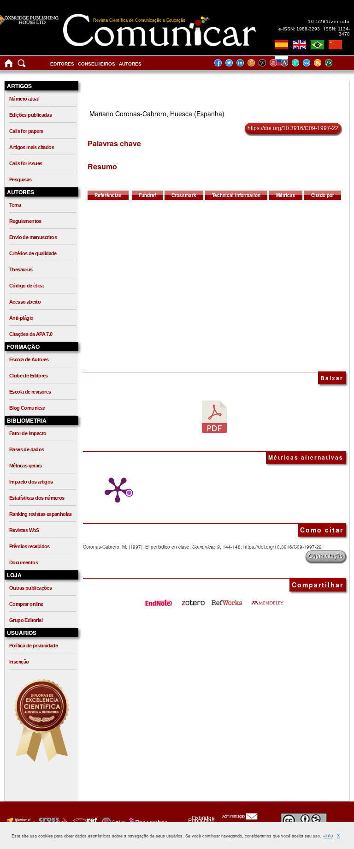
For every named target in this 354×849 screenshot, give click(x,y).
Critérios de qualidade (33, 253)
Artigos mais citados (31, 147)
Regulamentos (25, 221)
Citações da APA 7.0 (31, 334)
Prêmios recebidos (29, 546)
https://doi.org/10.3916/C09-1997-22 (293, 128)
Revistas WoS (24, 530)
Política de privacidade (33, 645)
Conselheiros (96, 63)
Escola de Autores (29, 359)
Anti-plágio (21, 318)
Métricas (285, 195)
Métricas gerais (25, 465)
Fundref (147, 195)
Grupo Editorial (25, 620)
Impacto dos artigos (31, 481)
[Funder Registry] (83, 822)
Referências (108, 195)
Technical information (236, 195)
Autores (130, 63)
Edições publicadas (30, 115)
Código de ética (26, 285)
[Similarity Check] (52, 822)
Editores (62, 63)
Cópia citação (325, 556)
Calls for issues (25, 163)
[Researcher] (147, 822)
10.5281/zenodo (329, 21)
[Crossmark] (112, 822)
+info (328, 835)
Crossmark (183, 195)
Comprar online (26, 604)
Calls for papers (26, 131)
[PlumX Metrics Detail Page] (115, 490)
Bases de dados (26, 449)
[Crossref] (19, 822)
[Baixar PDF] (214, 416)
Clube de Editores (28, 375)
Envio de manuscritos (33, 237)
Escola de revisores (30, 392)
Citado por (322, 195)
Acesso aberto (25, 302)
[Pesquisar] (21, 65)
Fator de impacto (27, 433)
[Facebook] (220, 62)
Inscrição (19, 661)
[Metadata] (336, 62)
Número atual (24, 99)
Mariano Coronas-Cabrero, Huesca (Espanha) (156, 113)
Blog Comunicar (27, 408)
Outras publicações (30, 588)
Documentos (23, 562)
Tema (15, 205)
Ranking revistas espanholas (40, 514)
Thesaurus (21, 269)
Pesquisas (20, 179)
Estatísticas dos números (37, 498)
